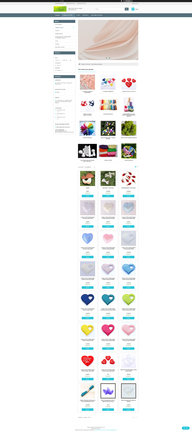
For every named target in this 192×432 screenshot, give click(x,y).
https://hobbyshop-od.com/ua (63, 127)
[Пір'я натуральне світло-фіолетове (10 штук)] (108, 390)
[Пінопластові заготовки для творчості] (87, 150)
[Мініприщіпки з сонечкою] (128, 178)
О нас (78, 15)
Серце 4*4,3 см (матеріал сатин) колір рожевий (128, 340)
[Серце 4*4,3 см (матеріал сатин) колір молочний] (87, 268)
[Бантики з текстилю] (108, 178)
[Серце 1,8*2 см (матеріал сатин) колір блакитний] (128, 207)
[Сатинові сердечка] (108, 82)
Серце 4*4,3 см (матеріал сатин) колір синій (87, 309)
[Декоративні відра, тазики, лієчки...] (108, 128)
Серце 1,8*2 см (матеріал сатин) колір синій (87, 248)
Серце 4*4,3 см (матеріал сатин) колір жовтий (87, 340)
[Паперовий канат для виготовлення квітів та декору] (128, 104)
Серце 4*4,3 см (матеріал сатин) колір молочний (87, 279)
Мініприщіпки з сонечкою (129, 187)
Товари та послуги (85, 64)
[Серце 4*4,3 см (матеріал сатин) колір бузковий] (108, 268)
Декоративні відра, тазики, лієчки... (108, 138)
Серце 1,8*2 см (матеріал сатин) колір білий (87, 218)
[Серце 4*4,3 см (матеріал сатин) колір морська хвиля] (108, 299)
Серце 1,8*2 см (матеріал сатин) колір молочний (108, 218)
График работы (59, 33)
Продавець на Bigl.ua (96, 428)
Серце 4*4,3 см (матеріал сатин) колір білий (128, 248)
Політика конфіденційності (111, 429)
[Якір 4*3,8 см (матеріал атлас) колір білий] (128, 360)
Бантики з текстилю (108, 187)
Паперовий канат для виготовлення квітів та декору (128, 115)
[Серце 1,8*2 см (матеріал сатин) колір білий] (87, 207)
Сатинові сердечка (108, 91)
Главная (57, 15)
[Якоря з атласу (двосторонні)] (87, 104)
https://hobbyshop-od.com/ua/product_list (64, 132)
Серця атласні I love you (129, 91)
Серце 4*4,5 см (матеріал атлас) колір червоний (87, 370)
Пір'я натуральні (87, 137)
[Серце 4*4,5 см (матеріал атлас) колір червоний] (87, 360)
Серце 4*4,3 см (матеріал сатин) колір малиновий (108, 340)
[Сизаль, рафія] (108, 150)
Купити (87, 195)
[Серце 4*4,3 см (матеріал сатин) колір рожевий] (128, 329)
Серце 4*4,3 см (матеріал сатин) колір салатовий (128, 309)
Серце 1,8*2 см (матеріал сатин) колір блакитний (128, 218)
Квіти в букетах (129, 160)
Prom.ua (103, 427)
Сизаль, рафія (108, 160)
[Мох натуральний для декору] (128, 128)
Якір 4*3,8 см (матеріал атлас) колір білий (129, 370)
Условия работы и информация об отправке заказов (63, 37)
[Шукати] (127, 9)
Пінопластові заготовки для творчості (87, 161)
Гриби (87, 187)
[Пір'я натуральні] (87, 128)
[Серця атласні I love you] (128, 82)
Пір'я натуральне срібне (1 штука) (128, 401)
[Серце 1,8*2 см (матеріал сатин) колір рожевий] (108, 238)
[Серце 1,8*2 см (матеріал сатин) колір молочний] (108, 207)
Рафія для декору (108, 114)
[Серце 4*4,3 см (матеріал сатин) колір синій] (87, 299)
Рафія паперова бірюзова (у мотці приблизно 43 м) (87, 401)
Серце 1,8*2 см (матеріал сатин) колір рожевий (108, 248)
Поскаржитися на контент (99, 429)
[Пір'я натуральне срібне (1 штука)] (128, 390)
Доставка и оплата (96, 15)
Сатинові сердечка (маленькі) (87, 92)
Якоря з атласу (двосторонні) (87, 115)
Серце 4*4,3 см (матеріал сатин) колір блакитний (128, 279)
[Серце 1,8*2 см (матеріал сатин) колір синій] (87, 238)
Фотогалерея (58, 24)
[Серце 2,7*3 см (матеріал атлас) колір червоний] (108, 360)
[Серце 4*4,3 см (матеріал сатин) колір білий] (128, 238)
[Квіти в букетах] (128, 150)
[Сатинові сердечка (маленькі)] (87, 82)
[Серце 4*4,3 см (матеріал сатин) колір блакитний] (128, 268)
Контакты (85, 15)
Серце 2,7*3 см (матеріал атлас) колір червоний (108, 370)
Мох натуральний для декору (129, 137)
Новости (57, 30)
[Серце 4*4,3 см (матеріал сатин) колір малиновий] (108, 329)
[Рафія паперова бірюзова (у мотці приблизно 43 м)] (87, 390)
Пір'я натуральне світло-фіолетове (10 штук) (108, 401)
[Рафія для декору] (108, 104)
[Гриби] (87, 178)
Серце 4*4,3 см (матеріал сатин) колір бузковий (108, 279)
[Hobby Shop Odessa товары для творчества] (60, 11)
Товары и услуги (67, 15)
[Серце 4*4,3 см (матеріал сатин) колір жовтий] (87, 329)
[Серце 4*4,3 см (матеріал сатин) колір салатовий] (128, 299)
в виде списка (137, 167)
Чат (187, 428)
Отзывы (57, 44)
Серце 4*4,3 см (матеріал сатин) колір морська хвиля (108, 309)
